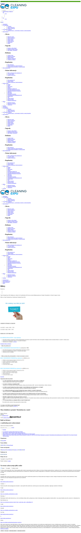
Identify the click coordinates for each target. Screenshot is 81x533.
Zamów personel (11, 41)
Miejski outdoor (11, 57)
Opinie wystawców (11, 28)
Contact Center (10, 55)
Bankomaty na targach (12, 94)
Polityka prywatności (4, 528)
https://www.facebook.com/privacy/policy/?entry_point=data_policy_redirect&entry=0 (16, 502)
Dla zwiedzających (11, 80)
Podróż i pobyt (5, 83)
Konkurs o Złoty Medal (12, 48)
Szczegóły (8, 468)
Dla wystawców (11, 64)
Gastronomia (10, 42)
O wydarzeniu (5, 25)
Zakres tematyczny (11, 27)
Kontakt (4, 105)
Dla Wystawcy (5, 31)
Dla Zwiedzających (6, 67)
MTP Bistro (10, 92)
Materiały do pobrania (12, 103)
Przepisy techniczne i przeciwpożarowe (15, 65)
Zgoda (3, 468)
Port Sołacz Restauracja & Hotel (14, 89)
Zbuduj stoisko (10, 39)
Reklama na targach (11, 56)
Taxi (8, 97)
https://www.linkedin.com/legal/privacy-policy (9, 493)
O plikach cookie (15, 468)
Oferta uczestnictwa (11, 37)
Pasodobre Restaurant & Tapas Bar (14, 90)
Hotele (9, 43)
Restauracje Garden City (12, 88)
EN (6, 13)
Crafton (9, 461)
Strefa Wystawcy (6, 11)
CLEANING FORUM (7, 29)
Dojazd (9, 84)
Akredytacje (10, 104)
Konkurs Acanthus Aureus (12, 49)
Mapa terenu (10, 86)
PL (3, 12)
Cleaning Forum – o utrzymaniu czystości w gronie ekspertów (19, 30)
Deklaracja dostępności (12, 100)
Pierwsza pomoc (11, 99)
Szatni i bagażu (10, 81)
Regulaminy (19, 433)
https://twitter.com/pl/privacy (5, 518)
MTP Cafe (10, 91)
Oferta (10, 432)
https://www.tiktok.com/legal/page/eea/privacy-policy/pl (10, 522)
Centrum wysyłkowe (11, 59)
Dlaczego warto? (11, 36)
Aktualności (5, 24)
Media (4, 101)
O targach (9, 26)
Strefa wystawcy (11, 38)
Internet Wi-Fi (10, 96)
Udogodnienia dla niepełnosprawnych (15, 95)
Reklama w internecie (12, 58)
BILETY (11, 11)
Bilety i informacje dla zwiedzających (15, 72)
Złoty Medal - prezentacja (12, 50)
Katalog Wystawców (11, 75)
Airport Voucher (11, 98)
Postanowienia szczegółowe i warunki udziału (16, 66)
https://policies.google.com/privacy (6, 481)
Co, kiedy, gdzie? (11, 74)
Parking (9, 87)
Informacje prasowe (11, 102)
